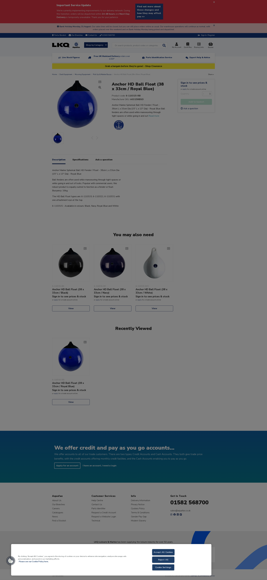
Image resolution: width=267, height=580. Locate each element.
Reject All (163, 559)
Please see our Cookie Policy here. (34, 561)
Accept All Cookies (163, 552)
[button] (10, 560)
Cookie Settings (163, 567)
